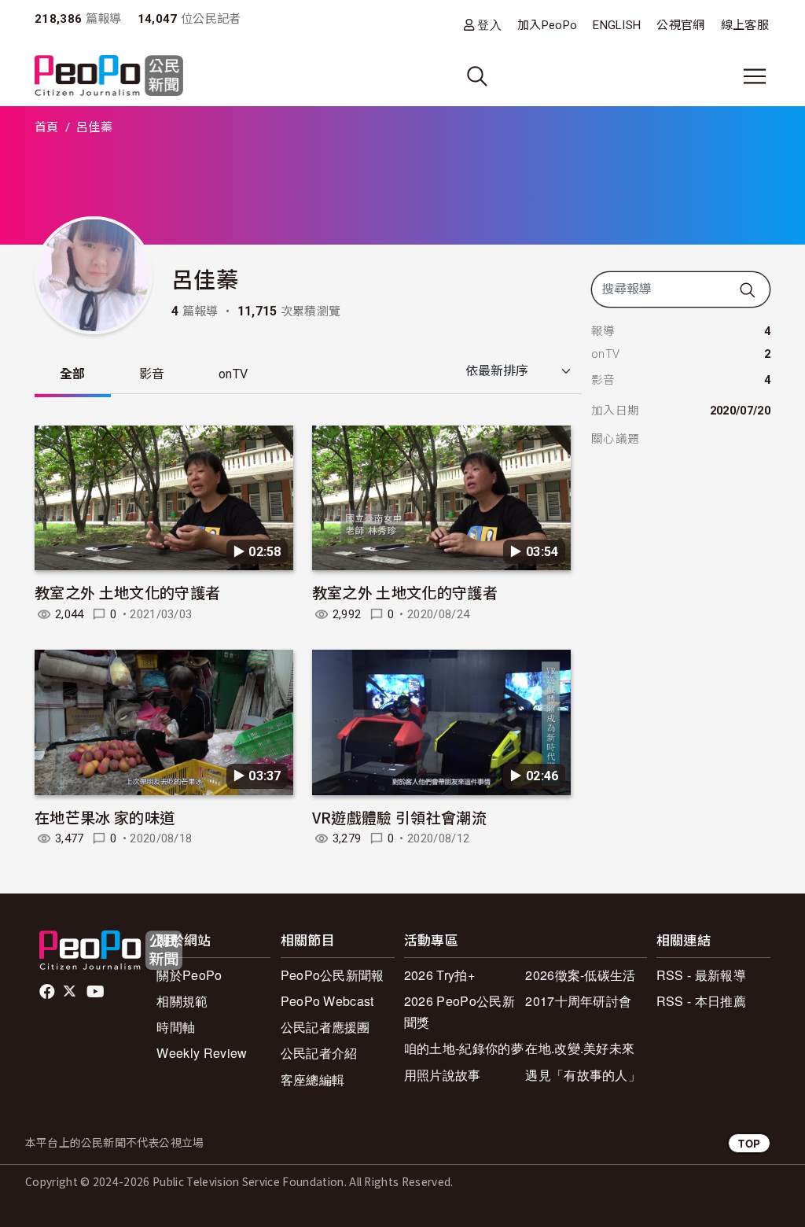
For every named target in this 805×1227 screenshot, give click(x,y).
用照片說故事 (442, 1075)
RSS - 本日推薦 (701, 1001)
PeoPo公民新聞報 (332, 975)
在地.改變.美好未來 (579, 1048)
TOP (749, 1143)
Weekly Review (201, 1053)
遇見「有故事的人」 (583, 1075)
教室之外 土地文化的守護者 (127, 591)
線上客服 (745, 25)
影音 (152, 374)
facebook (48, 992)
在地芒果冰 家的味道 (105, 816)
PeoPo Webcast (327, 1001)
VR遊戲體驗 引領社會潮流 (399, 816)
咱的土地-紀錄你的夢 (464, 1048)
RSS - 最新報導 (701, 975)
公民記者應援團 (325, 1027)
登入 (489, 25)
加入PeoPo (547, 25)
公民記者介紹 (319, 1053)
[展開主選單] (754, 76)
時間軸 (175, 1027)
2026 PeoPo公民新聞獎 (459, 1011)
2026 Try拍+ (439, 975)
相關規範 (182, 1001)
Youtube (96, 992)
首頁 (47, 127)
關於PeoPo (189, 975)
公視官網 (680, 25)
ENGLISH (617, 25)
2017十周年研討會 (578, 1001)
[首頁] (109, 76)
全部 (73, 374)
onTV (233, 374)
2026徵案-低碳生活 (580, 975)
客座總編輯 (313, 1079)
